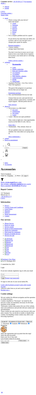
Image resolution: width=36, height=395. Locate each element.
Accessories (16, 64)
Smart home (16, 81)
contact (7, 138)
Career (14, 115)
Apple (14, 23)
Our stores (15, 113)
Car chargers (16, 72)
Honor (14, 32)
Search (25, 147)
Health (14, 79)
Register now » (5, 290)
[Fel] (2, 393)
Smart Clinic (4, 15)
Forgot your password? (12, 278)
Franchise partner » (6, 13)
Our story (15, 110)
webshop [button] (7, 62)
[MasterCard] (9, 240)
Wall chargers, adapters (19, 76)
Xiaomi (14, 30)
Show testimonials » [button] (14, 136)
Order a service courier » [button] (15, 60)
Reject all (29, 321)
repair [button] (6, 18)
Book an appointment (11, 140)
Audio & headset (17, 78)
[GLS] (7, 254)
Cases (14, 67)
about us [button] (7, 106)
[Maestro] (8, 242)
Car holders (15, 74)
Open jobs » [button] (12, 125)
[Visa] (7, 247)
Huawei (14, 28)
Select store (5, 342)
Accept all (4, 321)
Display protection (17, 69)
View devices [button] (12, 104)
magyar (7, 6)
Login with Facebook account (10, 285)
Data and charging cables (20, 71)
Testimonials (16, 111)
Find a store (22, 340)
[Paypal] (7, 252)
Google (14, 27)
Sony (13, 34)
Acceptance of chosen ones (17, 321)
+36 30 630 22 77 (18, 1)
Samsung (15, 25)
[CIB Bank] (8, 239)
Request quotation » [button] (14, 45)
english (7, 8)
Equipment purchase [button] (14, 93)
